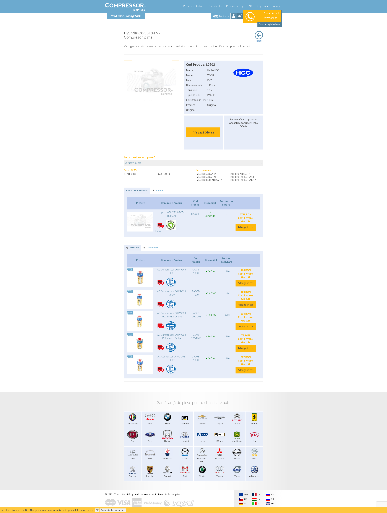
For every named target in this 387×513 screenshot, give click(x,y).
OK (97, 510)
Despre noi (262, 6)
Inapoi (259, 40)
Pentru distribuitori (193, 6)
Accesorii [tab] (134, 247)
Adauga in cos (246, 227)
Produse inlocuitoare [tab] (137, 190)
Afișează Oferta (203, 132)
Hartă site (277, 6)
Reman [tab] (160, 190)
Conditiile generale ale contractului (139, 494)
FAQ (249, 6)
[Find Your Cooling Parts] (125, 7)
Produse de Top (235, 6)
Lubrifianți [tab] (152, 247)
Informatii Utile (214, 6)
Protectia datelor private (170, 494)
